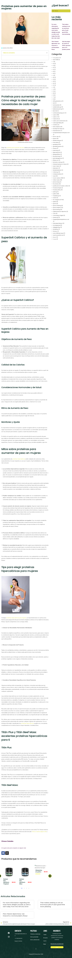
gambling (55, 144)
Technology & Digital (58, 215)
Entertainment (56, 130)
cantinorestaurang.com (59, 113)
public (54, 193)
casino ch (55, 117)
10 (53, 63)
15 (53, 71)
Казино (54, 237)
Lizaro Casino (56, 166)
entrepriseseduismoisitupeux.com (61, 132)
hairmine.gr (56, 150)
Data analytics (56, 126)
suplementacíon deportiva (59, 211)
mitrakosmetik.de (57, 174)
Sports (54, 203)
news (54, 176)
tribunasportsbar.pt (57, 223)
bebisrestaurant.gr (57, 109)
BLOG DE (55, 111)
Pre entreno (56, 184)
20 (53, 77)
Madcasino (55, 168)
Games (55, 148)
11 (53, 65)
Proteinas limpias (57, 188)
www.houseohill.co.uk (58, 235)
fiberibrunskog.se (57, 140)
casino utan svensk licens (59, 120)
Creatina (55, 124)
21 (53, 79)
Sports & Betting (57, 205)
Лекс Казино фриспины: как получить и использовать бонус (56, 45)
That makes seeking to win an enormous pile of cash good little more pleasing (52, 904)
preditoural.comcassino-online (60, 186)
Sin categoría (56, 199)
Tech (54, 213)
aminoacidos (56, 105)
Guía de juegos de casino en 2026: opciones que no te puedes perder (66, 45)
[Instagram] (7, 853)
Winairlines (55, 229)
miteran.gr (55, 172)
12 (53, 67)
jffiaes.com (56, 160)
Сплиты (54, 239)
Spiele (54, 201)
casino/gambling (57, 122)
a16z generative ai (57, 101)
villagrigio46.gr (56, 227)
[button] (46, 52)
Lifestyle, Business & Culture (60, 164)
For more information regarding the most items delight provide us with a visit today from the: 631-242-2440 (16, 904)
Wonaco (55, 231)
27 (53, 85)
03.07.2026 (55, 59)
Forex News (55, 142)
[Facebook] (3, 853)
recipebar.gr (56, 195)
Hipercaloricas (56, 152)
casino (54, 115)
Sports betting (56, 209)
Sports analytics (57, 207)
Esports (55, 138)
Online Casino (56, 180)
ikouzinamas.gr (56, 156)
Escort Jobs (56, 136)
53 (53, 93)
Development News (58, 128)
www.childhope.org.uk (58, 233)
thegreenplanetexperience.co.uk (61, 219)
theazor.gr (55, 217)
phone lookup (56, 182)
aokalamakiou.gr (57, 107)
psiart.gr (55, 191)
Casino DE (55, 119)
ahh (54, 103)
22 (53, 81)
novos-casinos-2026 (58, 178)
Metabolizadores (57, 170)
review (54, 197)
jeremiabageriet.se (57, 158)
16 (53, 73)
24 (53, 83)
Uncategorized (56, 225)
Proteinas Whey (57, 190)
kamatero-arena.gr (58, 162)
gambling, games (57, 146)
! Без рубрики (56, 57)
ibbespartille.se (56, 154)
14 (53, 69)
